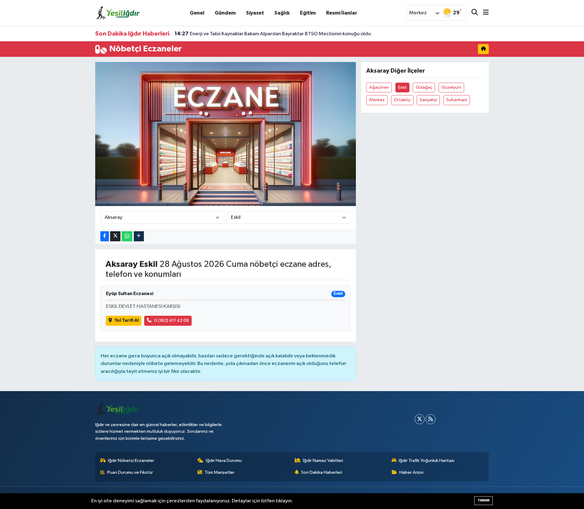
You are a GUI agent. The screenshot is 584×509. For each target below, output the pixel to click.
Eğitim (308, 12)
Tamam (483, 500)
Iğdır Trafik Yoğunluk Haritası (426, 460)
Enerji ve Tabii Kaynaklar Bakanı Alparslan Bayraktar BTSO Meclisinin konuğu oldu (273, 33)
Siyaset (255, 12)
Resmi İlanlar (341, 12)
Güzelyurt (451, 87)
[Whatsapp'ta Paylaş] (127, 236)
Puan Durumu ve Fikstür (130, 472)
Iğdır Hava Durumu (224, 460)
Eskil (402, 87)
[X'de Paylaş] (115, 236)
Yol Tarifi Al (127, 320)
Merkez (377, 100)
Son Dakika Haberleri (321, 472)
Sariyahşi (428, 100)
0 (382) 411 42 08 (171, 320)
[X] (420, 419)
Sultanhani (456, 100)
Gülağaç (424, 87)
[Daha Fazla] (139, 236)
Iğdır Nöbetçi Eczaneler (131, 460)
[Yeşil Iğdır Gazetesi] (118, 13)
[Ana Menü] (483, 12)
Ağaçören (379, 87)
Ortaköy (402, 100)
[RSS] (431, 419)
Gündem (225, 12)
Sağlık (282, 12)
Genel (197, 12)
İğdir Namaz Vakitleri (323, 460)
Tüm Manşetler (220, 472)
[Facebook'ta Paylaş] (104, 236)
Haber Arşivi (411, 472)
